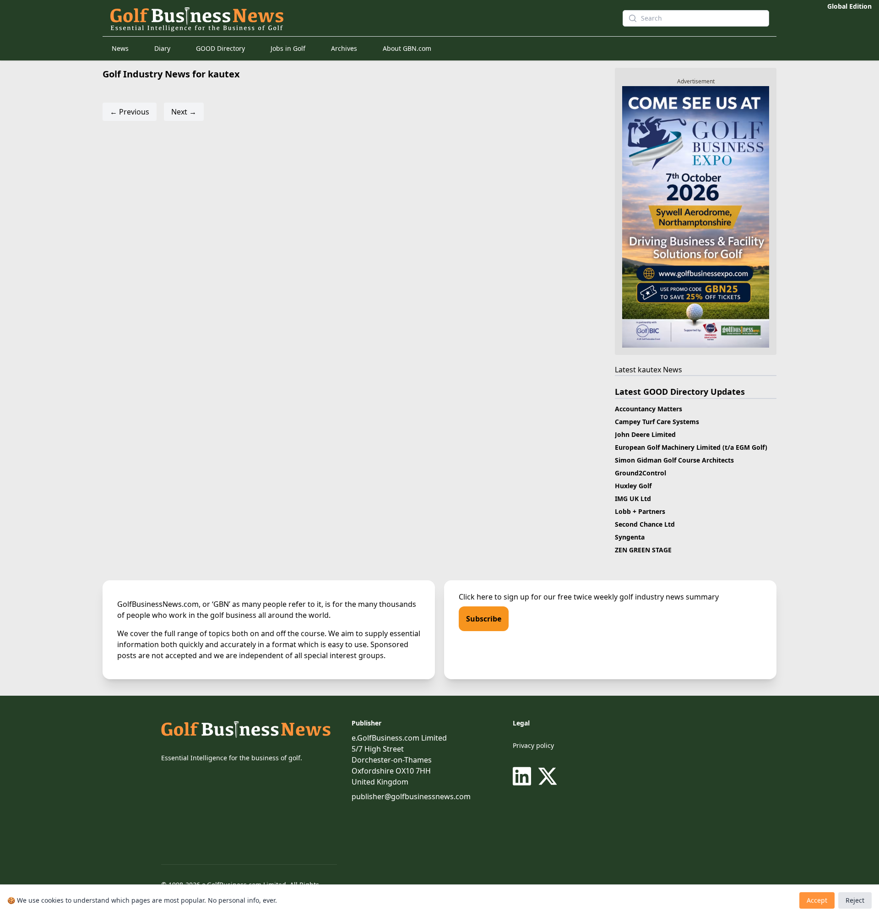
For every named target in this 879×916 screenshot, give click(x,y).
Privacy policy (533, 745)
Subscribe (483, 619)
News (120, 48)
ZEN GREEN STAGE (643, 549)
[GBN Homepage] (349, 18)
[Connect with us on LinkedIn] (524, 776)
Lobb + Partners (640, 511)
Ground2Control (640, 473)
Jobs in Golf (288, 48)
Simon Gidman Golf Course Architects (674, 460)
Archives (344, 48)
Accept (817, 900)
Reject (855, 900)
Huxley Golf (633, 485)
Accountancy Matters (648, 408)
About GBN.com (407, 48)
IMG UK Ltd (633, 498)
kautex (649, 370)
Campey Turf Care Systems (657, 421)
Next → (183, 112)
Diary (162, 48)
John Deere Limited (645, 434)
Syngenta (630, 537)
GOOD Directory (220, 48)
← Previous (129, 112)
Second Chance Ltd (645, 524)
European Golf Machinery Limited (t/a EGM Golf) (691, 447)
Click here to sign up (494, 597)
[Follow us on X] (547, 776)
